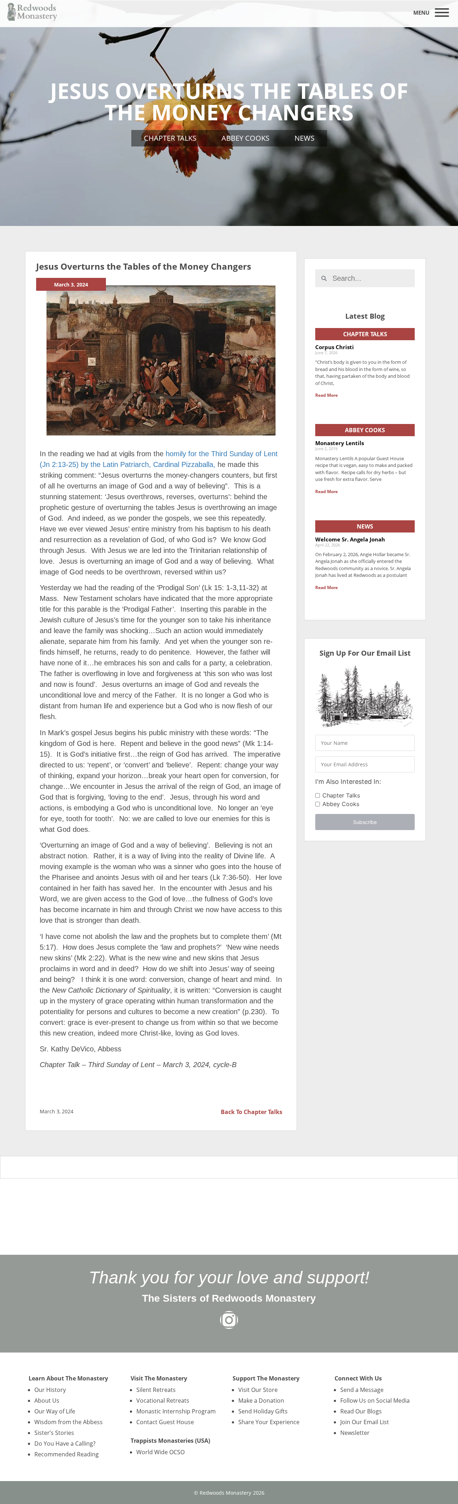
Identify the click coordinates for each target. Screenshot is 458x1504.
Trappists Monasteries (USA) (170, 1441)
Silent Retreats (156, 1390)
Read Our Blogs (361, 1411)
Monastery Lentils (339, 443)
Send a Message (362, 1390)
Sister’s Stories (54, 1433)
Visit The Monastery (159, 1378)
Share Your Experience (268, 1422)
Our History (50, 1390)
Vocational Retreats (162, 1400)
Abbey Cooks (245, 138)
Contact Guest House (165, 1422)
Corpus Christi (334, 347)
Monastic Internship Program (176, 1411)
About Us (46, 1400)
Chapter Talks (170, 138)
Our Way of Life (54, 1411)
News (304, 138)
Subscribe (365, 822)
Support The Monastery (266, 1378)
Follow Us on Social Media (375, 1400)
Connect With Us (358, 1378)
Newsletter (355, 1433)
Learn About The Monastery (68, 1378)
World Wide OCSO (160, 1452)
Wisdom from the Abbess (68, 1422)
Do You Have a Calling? (65, 1443)
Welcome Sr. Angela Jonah (350, 539)
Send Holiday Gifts (263, 1411)
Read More (326, 395)
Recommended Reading (66, 1454)
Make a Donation (261, 1400)
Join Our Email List (364, 1422)
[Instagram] (229, 1320)
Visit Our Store (258, 1390)
